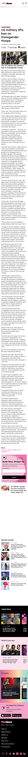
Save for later (13, 47)
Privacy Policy (21, 480)
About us (4, 729)
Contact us (4, 735)
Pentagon (14, 449)
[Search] (23, 3)
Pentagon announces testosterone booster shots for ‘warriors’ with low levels (18, 575)
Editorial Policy (5, 732)
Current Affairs (6, 27)
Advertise (4, 738)
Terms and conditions (7, 744)
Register (14, 477)
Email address (8, 468)
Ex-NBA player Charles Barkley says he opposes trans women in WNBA (9, 630)
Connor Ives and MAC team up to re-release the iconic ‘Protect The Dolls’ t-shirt (10, 661)
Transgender (4, 451)
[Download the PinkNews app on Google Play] (17, 715)
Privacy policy (5, 747)
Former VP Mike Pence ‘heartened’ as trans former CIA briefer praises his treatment (18, 547)
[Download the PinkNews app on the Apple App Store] (6, 715)
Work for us (4, 741)
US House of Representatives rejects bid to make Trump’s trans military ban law (19, 565)
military (9, 449)
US (9, 451)
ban (2, 449)
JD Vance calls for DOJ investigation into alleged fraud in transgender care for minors (19, 556)
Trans (19, 449)
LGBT (5, 449)
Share (4, 47)
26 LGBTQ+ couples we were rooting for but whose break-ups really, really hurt (18, 489)
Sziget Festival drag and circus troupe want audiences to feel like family (11, 694)
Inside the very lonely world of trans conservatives (18, 584)
